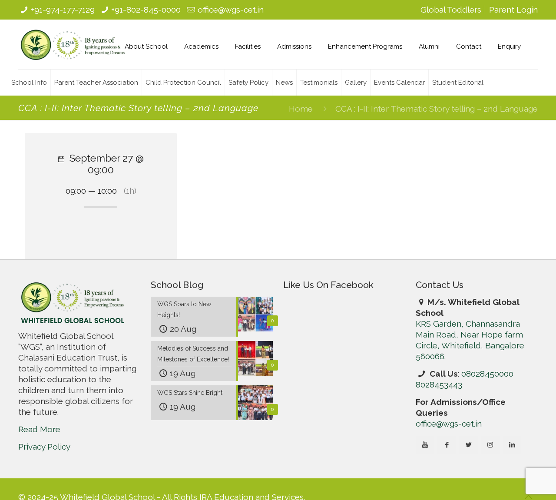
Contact (468, 46)
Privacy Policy (44, 446)
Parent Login (513, 9)
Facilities (248, 46)
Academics (201, 46)
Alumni (429, 46)
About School (146, 46)
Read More (39, 429)
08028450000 (487, 373)
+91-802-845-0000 (146, 9)
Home (301, 108)
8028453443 (439, 384)
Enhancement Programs (365, 46)
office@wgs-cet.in (231, 9)
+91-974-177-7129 (63, 9)
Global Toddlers (450, 9)
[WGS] (72, 44)
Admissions (294, 46)
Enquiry (509, 46)
